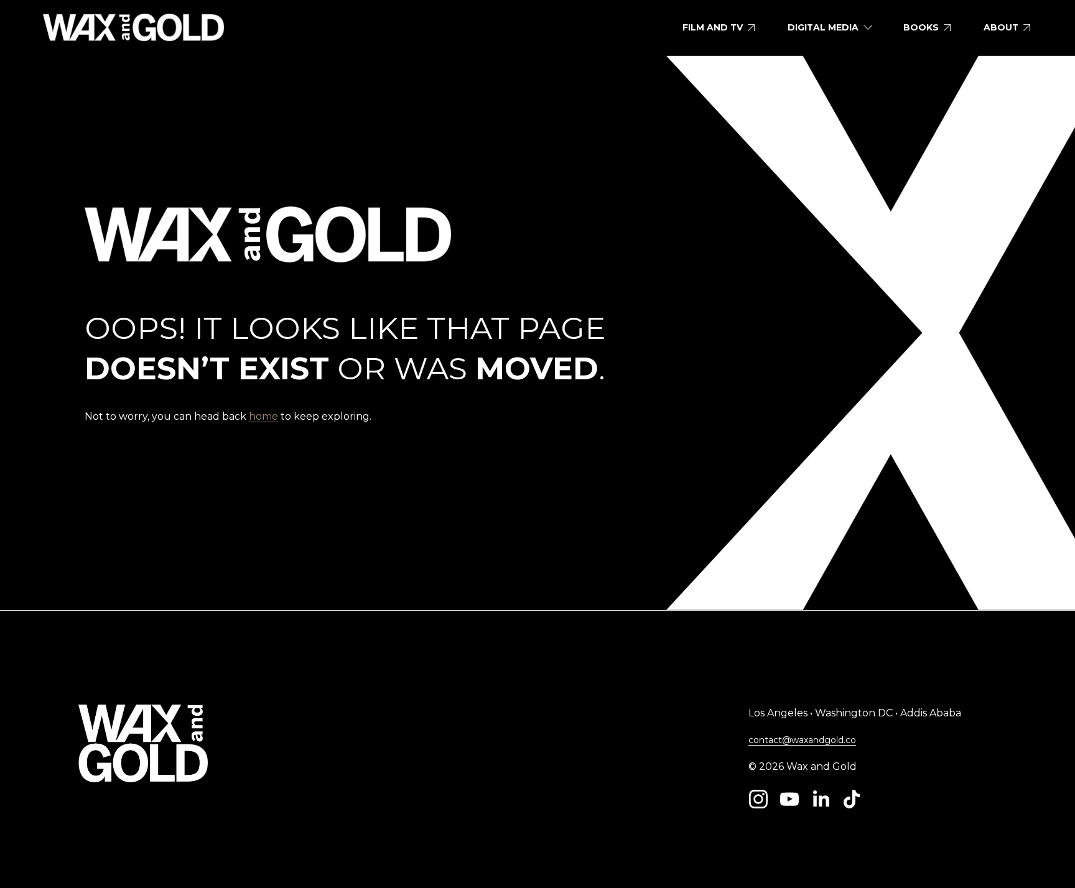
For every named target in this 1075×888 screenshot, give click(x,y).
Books (921, 27)
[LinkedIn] (821, 799)
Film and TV (712, 27)
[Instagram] (758, 799)
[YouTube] (789, 799)
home (263, 416)
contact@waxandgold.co (802, 740)
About (1001, 27)
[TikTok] (852, 799)
